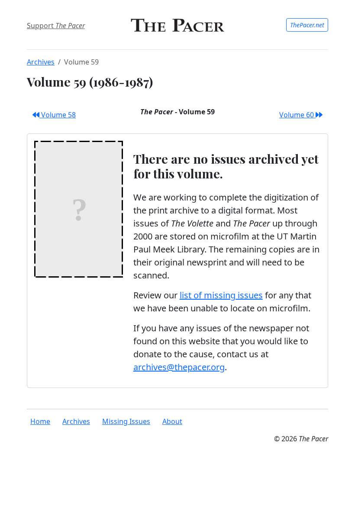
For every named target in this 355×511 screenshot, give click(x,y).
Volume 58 (57, 115)
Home (40, 421)
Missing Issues (126, 421)
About (172, 421)
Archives (41, 62)
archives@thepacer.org (179, 367)
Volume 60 (297, 115)
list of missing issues (221, 295)
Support (56, 25)
